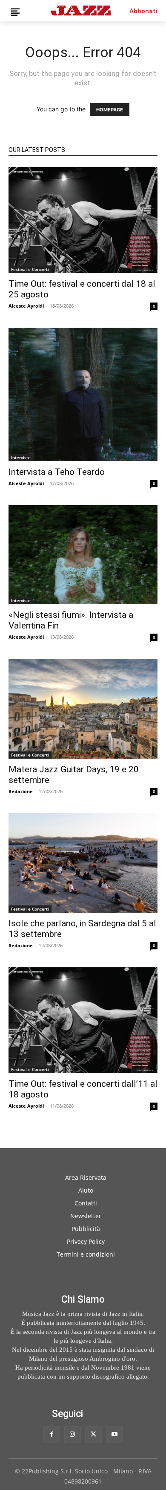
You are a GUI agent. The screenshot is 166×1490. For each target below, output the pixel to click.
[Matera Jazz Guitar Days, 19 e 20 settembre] (83, 708)
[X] (93, 1434)
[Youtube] (114, 1434)
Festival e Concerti (30, 269)
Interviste (21, 457)
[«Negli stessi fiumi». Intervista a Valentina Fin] (83, 555)
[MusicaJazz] (81, 10)
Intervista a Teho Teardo (57, 472)
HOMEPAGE (109, 110)
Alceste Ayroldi (26, 306)
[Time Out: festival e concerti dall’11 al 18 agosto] (83, 1020)
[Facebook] (51, 1434)
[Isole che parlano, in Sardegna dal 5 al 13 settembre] (83, 863)
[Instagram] (72, 1434)
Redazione (21, 791)
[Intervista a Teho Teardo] (83, 394)
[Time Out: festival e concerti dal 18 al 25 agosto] (83, 220)
